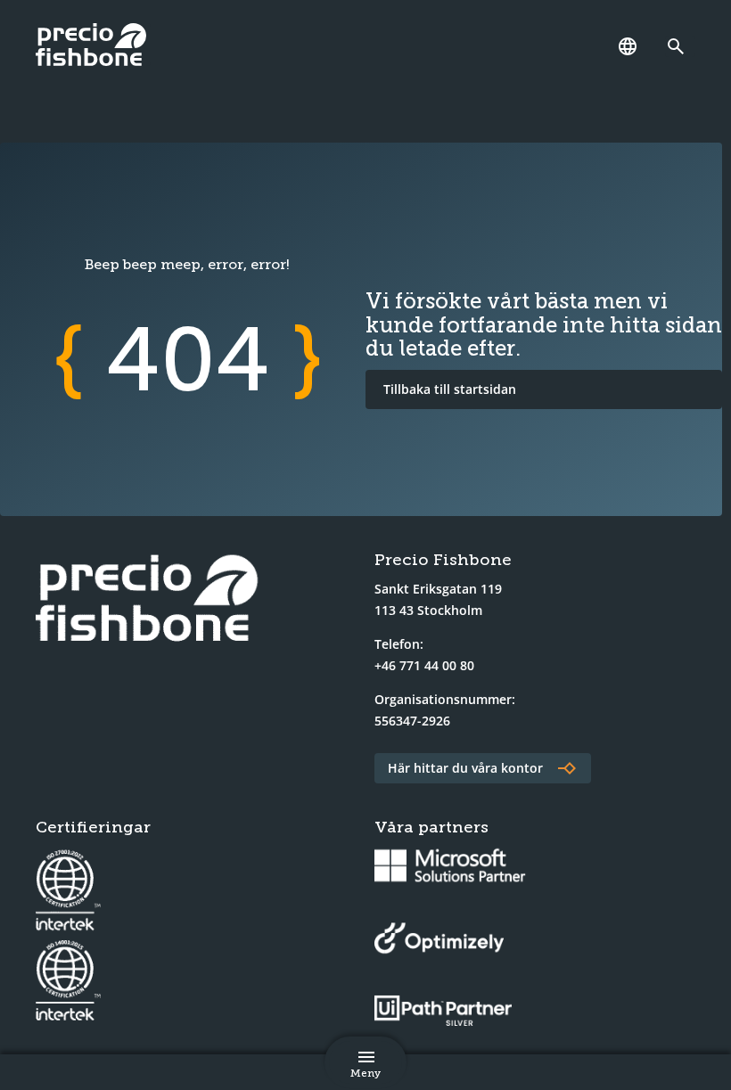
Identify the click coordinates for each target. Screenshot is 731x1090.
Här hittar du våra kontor (465, 767)
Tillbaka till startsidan (449, 389)
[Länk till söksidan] (680, 46)
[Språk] (627, 46)
